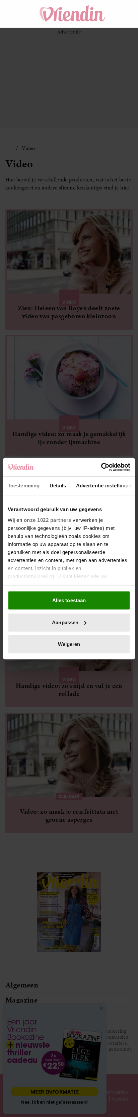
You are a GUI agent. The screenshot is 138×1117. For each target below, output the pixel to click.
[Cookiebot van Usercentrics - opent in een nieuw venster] (101, 467)
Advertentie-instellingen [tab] (104, 485)
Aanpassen (65, 622)
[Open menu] (16, 13)
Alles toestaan (69, 600)
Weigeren (69, 644)
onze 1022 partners (47, 520)
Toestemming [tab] (24, 485)
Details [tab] (58, 485)
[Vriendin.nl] (72, 13)
